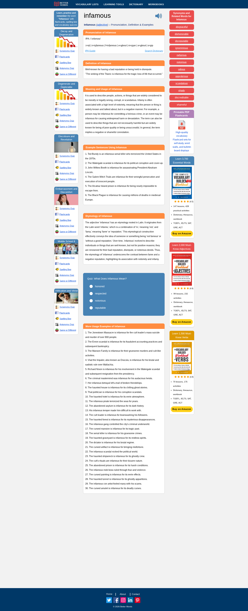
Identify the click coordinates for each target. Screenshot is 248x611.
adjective (102, 24)
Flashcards (64, 57)
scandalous (182, 83)
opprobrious (181, 76)
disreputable (181, 41)
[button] (114, 4)
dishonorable (181, 34)
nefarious (182, 55)
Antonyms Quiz (67, 68)
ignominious (181, 48)
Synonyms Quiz (67, 51)
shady (181, 90)
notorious (182, 62)
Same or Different (68, 74)
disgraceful (182, 26)
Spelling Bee (65, 62)
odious (181, 69)
